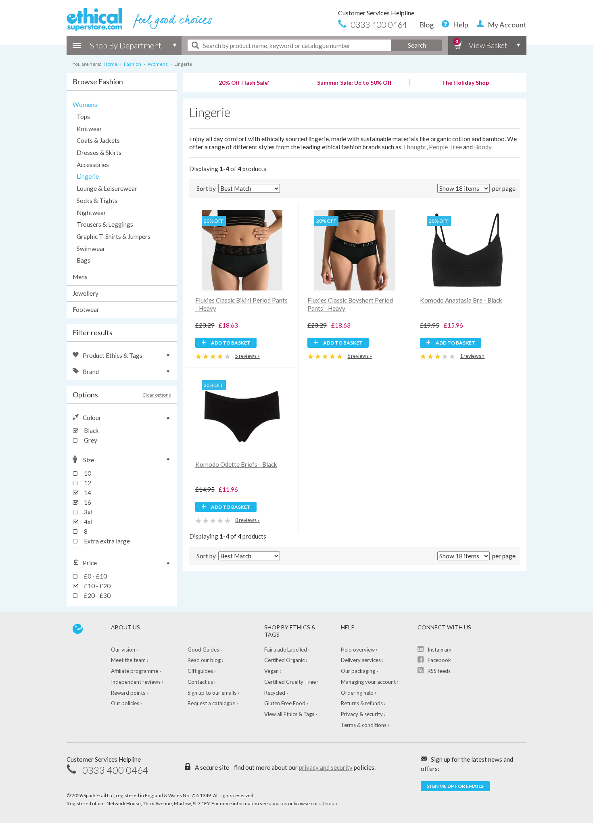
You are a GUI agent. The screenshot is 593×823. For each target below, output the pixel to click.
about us (278, 803)
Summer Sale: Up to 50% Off (354, 82)
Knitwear (89, 128)
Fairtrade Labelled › (287, 649)
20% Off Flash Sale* (244, 82)
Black (91, 430)
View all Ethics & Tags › (290, 714)
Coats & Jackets (98, 140)
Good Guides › (205, 649)
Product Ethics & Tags (112, 355)
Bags (83, 260)
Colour (92, 417)
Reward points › (129, 692)
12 (87, 483)
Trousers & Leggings (105, 224)
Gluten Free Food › (286, 703)
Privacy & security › (363, 714)
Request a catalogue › (213, 703)
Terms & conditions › (365, 725)
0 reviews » (247, 520)
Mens (80, 276)
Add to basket (230, 343)
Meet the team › (129, 660)
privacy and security (326, 767)
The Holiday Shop (465, 82)
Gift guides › (202, 671)
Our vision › (124, 649)
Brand (91, 371)
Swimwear (91, 248)
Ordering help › (358, 692)
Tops (83, 116)
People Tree (445, 146)
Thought (414, 146)
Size (88, 460)
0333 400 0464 (379, 24)
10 (87, 473)
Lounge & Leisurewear (107, 188)
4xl (87, 521)
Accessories (93, 164)
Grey (90, 440)
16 (87, 502)
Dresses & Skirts (99, 152)
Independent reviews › (137, 682)
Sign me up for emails (455, 786)
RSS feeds (439, 671)
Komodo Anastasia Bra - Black (461, 300)
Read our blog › (205, 660)
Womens (85, 104)
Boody (482, 146)
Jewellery (85, 293)
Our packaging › (359, 671)
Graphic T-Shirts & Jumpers (113, 236)
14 (87, 492)
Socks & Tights (97, 200)
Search (417, 45)
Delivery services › (362, 660)
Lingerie (88, 176)
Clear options (156, 395)
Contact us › (202, 682)
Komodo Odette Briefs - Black (236, 464)
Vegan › (273, 671)
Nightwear (91, 212)
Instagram (439, 649)
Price (90, 562)
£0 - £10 (95, 576)
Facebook (439, 660)
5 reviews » (247, 356)
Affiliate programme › (136, 671)
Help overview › (359, 649)
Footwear (86, 309)
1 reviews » (472, 356)
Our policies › (126, 703)
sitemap (328, 803)
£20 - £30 (97, 595)
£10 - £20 (97, 585)
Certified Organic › (285, 660)
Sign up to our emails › (213, 692)
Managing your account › (370, 682)
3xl (87, 512)
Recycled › (276, 692)
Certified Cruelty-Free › (291, 682)
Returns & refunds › (363, 703)
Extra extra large (106, 541)
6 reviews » (359, 356)
